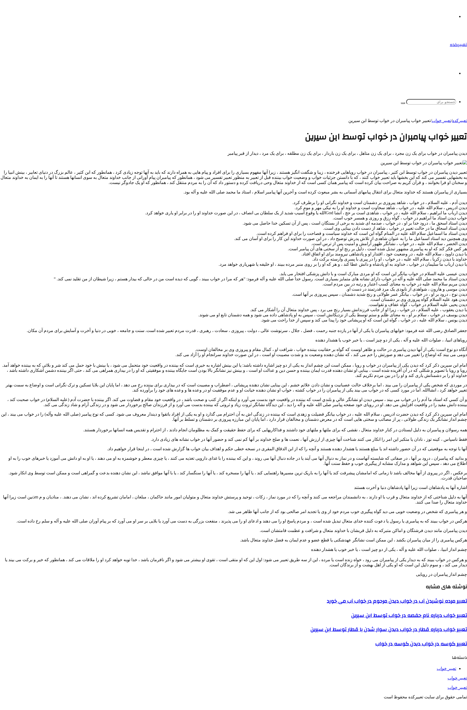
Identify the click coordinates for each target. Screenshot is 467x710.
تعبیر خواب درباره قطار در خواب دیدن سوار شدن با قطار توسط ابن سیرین (389, 629)
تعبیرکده (459, 120)
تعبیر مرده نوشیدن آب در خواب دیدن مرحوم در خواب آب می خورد (397, 601)
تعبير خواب (441, 120)
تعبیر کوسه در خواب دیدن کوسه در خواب (421, 643)
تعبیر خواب (457, 678)
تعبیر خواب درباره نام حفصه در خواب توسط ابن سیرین (409, 615)
